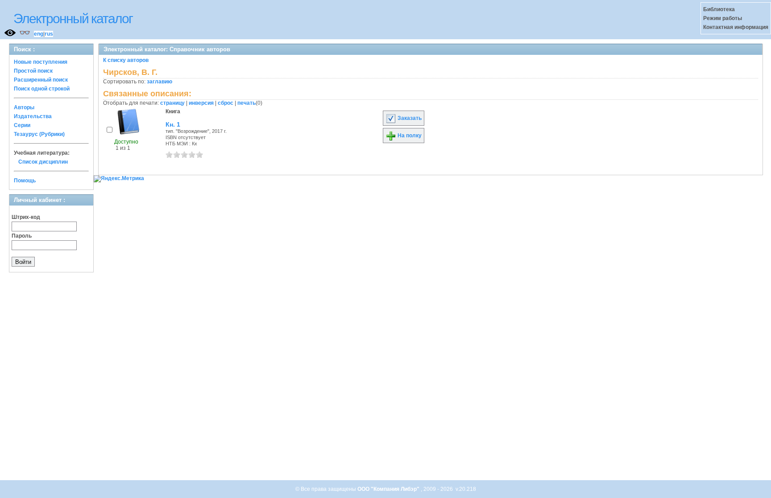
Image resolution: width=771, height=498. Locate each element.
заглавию (159, 81)
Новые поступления (40, 62)
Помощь (25, 180)
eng (38, 34)
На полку (409, 135)
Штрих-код (26, 217)
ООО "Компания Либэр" (389, 489)
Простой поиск (33, 71)
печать (246, 103)
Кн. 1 (173, 124)
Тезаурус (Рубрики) (39, 134)
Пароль (22, 236)
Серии (22, 125)
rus (49, 34)
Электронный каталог (73, 18)
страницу (172, 103)
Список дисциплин (43, 162)
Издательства (33, 116)
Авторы (24, 107)
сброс (225, 103)
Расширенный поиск (41, 80)
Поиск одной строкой (42, 89)
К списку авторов (126, 60)
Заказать (409, 118)
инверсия (201, 103)
